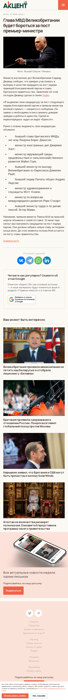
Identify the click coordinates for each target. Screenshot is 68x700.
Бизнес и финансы (34, 629)
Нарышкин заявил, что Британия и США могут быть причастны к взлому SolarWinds (33, 474)
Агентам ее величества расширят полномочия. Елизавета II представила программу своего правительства (29, 525)
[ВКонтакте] (21, 260)
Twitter (45, 95)
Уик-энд (34, 639)
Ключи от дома (34, 647)
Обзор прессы (34, 643)
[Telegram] (30, 260)
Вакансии (34, 661)
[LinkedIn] (47, 260)
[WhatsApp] (38, 260)
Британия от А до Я (34, 633)
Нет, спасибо (39, 696)
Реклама (34, 657)
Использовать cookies (15, 696)
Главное (34, 621)
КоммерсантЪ (11, 240)
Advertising (34, 667)
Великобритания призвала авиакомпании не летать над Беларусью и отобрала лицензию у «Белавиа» (33, 370)
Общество (34, 625)
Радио (34, 650)
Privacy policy (34, 671)
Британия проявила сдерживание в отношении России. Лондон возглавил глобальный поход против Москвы (29, 423)
